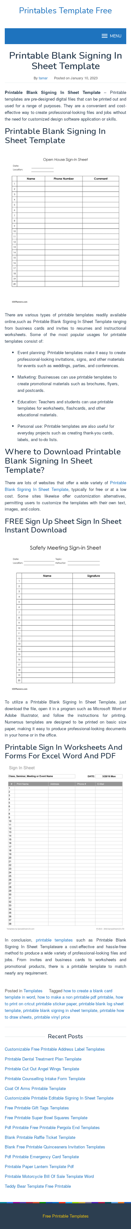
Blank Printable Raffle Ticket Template (40, 1137)
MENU (115, 36)
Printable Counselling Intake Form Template (45, 1078)
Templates (33, 991)
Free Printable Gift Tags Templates (37, 1108)
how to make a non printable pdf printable (75, 997)
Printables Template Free (65, 10)
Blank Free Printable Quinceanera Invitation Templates (55, 1147)
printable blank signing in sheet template (60, 1010)
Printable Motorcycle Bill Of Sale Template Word (49, 1176)
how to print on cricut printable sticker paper (64, 1000)
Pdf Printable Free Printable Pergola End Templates (52, 1127)
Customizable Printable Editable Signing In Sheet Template (59, 1098)
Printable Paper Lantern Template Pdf (39, 1166)
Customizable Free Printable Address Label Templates (55, 1049)
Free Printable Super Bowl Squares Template (46, 1117)
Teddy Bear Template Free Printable (38, 1186)
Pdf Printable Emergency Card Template (42, 1156)
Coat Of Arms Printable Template (35, 1088)
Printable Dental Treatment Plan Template (43, 1059)
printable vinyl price (52, 1017)
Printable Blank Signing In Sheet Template (65, 485)
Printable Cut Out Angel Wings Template (42, 1069)
